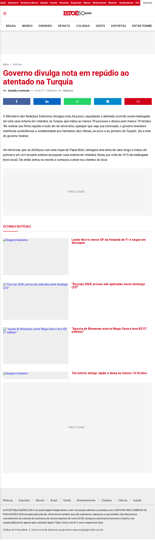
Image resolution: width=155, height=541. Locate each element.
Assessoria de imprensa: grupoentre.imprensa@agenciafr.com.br (67, 530)
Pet (137, 2)
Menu (87, 2)
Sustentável (126, 2)
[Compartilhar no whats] (77, 101)
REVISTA (64, 25)
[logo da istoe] (77, 13)
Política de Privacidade (15, 530)
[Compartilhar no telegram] (107, 101)
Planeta (64, 2)
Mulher (112, 2)
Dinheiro (13, 2)
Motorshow (99, 2)
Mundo (27, 25)
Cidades (107, 500)
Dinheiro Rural (29, 2)
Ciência (122, 500)
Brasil (11, 25)
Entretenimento (86, 500)
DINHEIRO (45, 25)
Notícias (17, 64)
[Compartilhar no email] (138, 101)
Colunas (83, 25)
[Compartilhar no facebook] (16, 101)
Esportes (76, 2)
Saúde (44, 2)
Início (6, 64)
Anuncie (147, 2)
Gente (53, 2)
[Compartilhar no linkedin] (47, 101)
